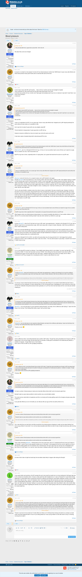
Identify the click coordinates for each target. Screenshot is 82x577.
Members (27, 6)
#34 (75, 361)
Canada (11, 155)
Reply (74, 64)
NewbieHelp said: (19, 108)
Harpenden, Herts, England (9, 352)
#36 (75, 409)
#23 (75, 87)
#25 (75, 141)
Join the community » (73, 569)
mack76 (8, 38)
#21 (75, 43)
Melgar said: (18, 45)
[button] (23, 6)
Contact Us (50, 564)
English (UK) (9, 564)
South (12, 484)
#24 (75, 105)
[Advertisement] (41, 18)
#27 (75, 203)
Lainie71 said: (18, 500)
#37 (75, 432)
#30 (75, 268)
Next (17, 40)
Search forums (14, 8)
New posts (8, 8)
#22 (75, 69)
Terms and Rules (57, 564)
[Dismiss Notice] (75, 29)
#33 (75, 336)
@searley (17, 178)
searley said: (18, 166)
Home (7, 6)
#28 (75, 221)
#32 (75, 318)
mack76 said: (18, 144)
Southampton (10, 58)
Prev (8, 40)
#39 (75, 473)
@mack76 (18, 150)
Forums (13, 6)
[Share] (73, 43)
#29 (75, 248)
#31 (75, 296)
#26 (75, 163)
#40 (75, 498)
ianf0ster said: (18, 364)
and (20, 66)
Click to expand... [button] (45, 175)
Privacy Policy (65, 564)
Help (70, 564)
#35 (75, 379)
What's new (19, 6)
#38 (75, 455)
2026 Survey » (45, 29)
